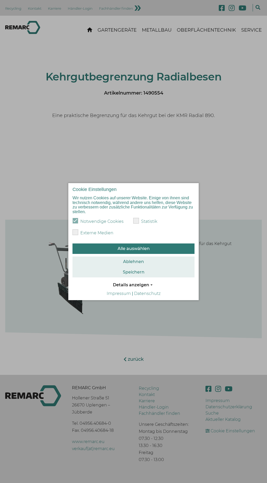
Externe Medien (96, 232)
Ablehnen (133, 261)
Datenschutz (147, 293)
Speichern (133, 272)
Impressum (119, 293)
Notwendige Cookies (102, 221)
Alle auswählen (134, 248)
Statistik (149, 221)
